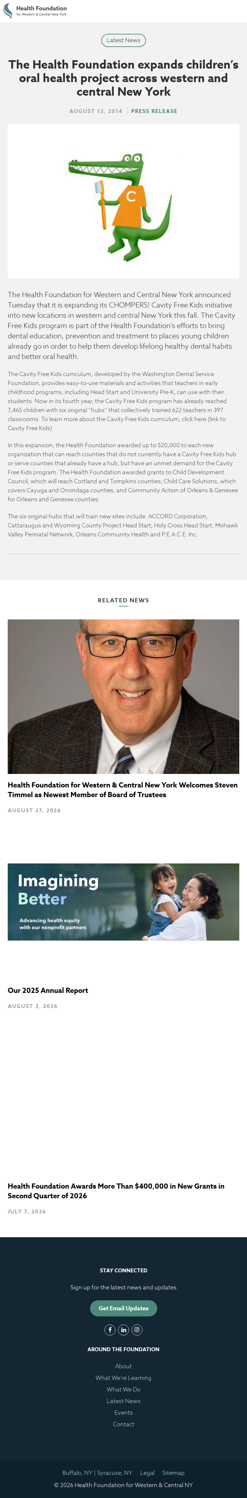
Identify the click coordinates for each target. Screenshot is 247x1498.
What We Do (124, 1389)
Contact (123, 1424)
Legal (147, 1473)
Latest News (124, 40)
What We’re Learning (123, 1378)
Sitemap (173, 1473)
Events (123, 1412)
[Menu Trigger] (227, 11)
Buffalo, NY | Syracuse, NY (97, 1473)
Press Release (154, 111)
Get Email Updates (124, 1308)
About (123, 1366)
